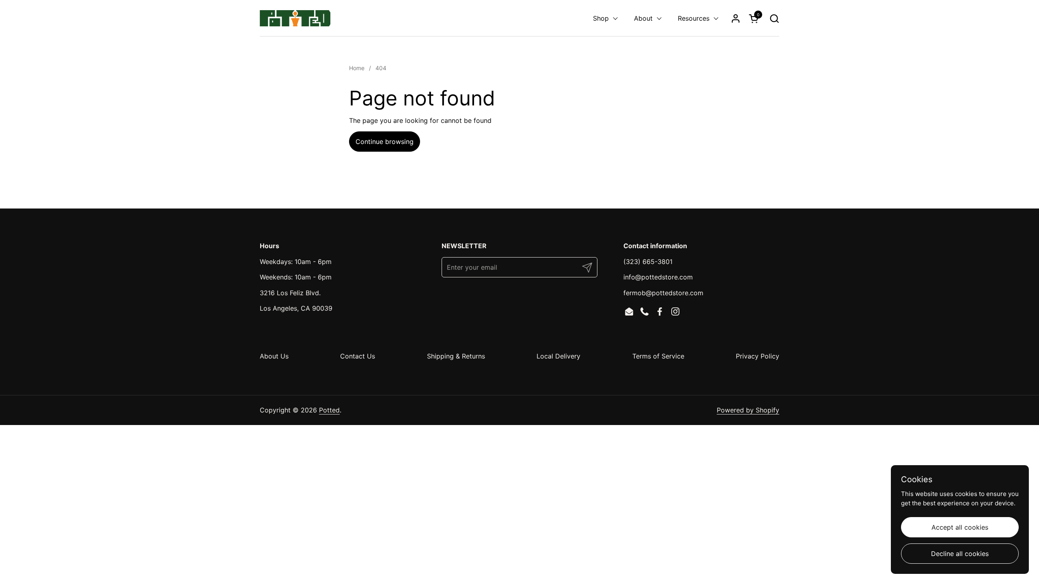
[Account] (736, 18)
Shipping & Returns (456, 356)
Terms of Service (658, 356)
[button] (774, 18)
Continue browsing (385, 141)
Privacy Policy (757, 356)
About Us (274, 356)
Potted (329, 410)
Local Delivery (558, 356)
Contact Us (357, 356)
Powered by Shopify (748, 410)
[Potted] (295, 18)
